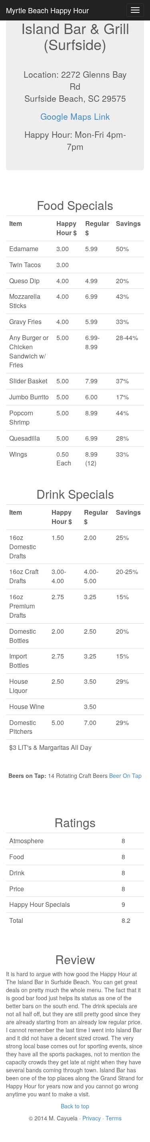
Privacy (92, 1118)
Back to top (75, 1106)
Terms (114, 1118)
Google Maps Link (75, 116)
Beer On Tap (125, 775)
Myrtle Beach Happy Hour (47, 10)
